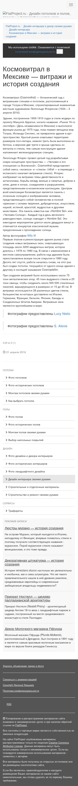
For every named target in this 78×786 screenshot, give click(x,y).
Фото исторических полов (24, 424)
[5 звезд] (13, 340)
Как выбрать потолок (21, 401)
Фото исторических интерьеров (27, 463)
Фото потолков (17, 377)
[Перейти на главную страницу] (39, 14)
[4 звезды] (11, 340)
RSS (9, 704)
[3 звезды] (8, 340)
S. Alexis (60, 325)
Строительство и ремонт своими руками (33, 494)
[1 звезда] (4, 340)
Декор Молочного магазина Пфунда (33, 629)
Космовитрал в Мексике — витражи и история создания (34, 34)
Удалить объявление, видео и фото (23, 666)
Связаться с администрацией (20, 679)
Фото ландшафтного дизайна (26, 471)
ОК (60, 51)
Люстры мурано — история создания (34, 528)
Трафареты (15, 511)
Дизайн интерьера (19, 29)
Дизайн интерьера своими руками (29, 479)
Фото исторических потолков (26, 385)
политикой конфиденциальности (35, 51)
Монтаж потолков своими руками (28, 393)
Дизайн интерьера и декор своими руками (47, 26)
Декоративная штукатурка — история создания (34, 562)
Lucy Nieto (62, 313)
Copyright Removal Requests (18, 685)
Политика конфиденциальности (21, 691)
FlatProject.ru (13, 26)
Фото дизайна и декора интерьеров (30, 456)
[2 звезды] (6, 340)
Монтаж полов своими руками (27, 432)
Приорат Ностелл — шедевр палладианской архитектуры (27, 598)
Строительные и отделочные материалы (33, 487)
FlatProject (21, 725)
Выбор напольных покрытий (25, 440)
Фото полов (15, 416)
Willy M (31, 235)
